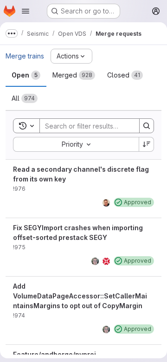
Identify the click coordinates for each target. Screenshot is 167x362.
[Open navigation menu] (25, 11)
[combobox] (76, 144)
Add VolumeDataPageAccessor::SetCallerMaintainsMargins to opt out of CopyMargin (80, 296)
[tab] (26, 75)
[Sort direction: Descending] (146, 144)
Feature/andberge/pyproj (54, 354)
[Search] (146, 125)
